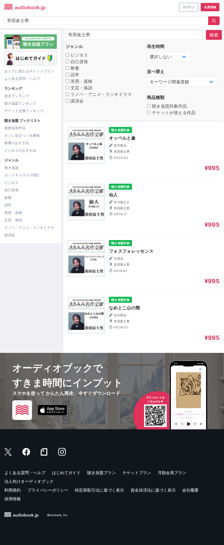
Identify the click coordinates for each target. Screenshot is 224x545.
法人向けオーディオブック (29, 481)
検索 (214, 35)
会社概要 (190, 490)
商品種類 (155, 97)
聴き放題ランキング (20, 103)
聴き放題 (11, 167)
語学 (7, 205)
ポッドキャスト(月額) (21, 175)
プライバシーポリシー (47, 490)
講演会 (9, 235)
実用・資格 (13, 212)
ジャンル (74, 46)
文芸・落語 (13, 220)
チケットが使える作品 (173, 112)
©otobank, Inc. (57, 515)
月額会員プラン (172, 472)
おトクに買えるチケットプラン (29, 71)
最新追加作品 (15, 128)
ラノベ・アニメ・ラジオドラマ (29, 227)
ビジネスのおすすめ (20, 150)
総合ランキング (16, 95)
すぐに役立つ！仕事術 (22, 135)
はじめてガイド (66, 472)
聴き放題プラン (101, 472)
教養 (7, 197)
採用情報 (12, 498)
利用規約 (12, 490)
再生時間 (155, 46)
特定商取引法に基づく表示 (99, 490)
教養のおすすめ (16, 143)
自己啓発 (11, 190)
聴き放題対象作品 (169, 106)
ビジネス (11, 182)
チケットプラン (136, 472)
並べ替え (155, 71)
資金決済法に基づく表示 (153, 490)
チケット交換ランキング (23, 110)
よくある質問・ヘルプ (22, 78)
